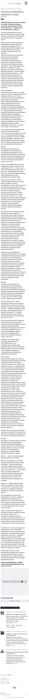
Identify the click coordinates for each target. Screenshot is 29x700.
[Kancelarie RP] (14, 4)
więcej (15, 622)
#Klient (8, 625)
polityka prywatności (6, 694)
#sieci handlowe (10, 627)
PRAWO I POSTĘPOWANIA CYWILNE (11, 9)
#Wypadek (19, 625)
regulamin (3, 693)
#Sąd (13, 625)
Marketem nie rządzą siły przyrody (16, 614)
